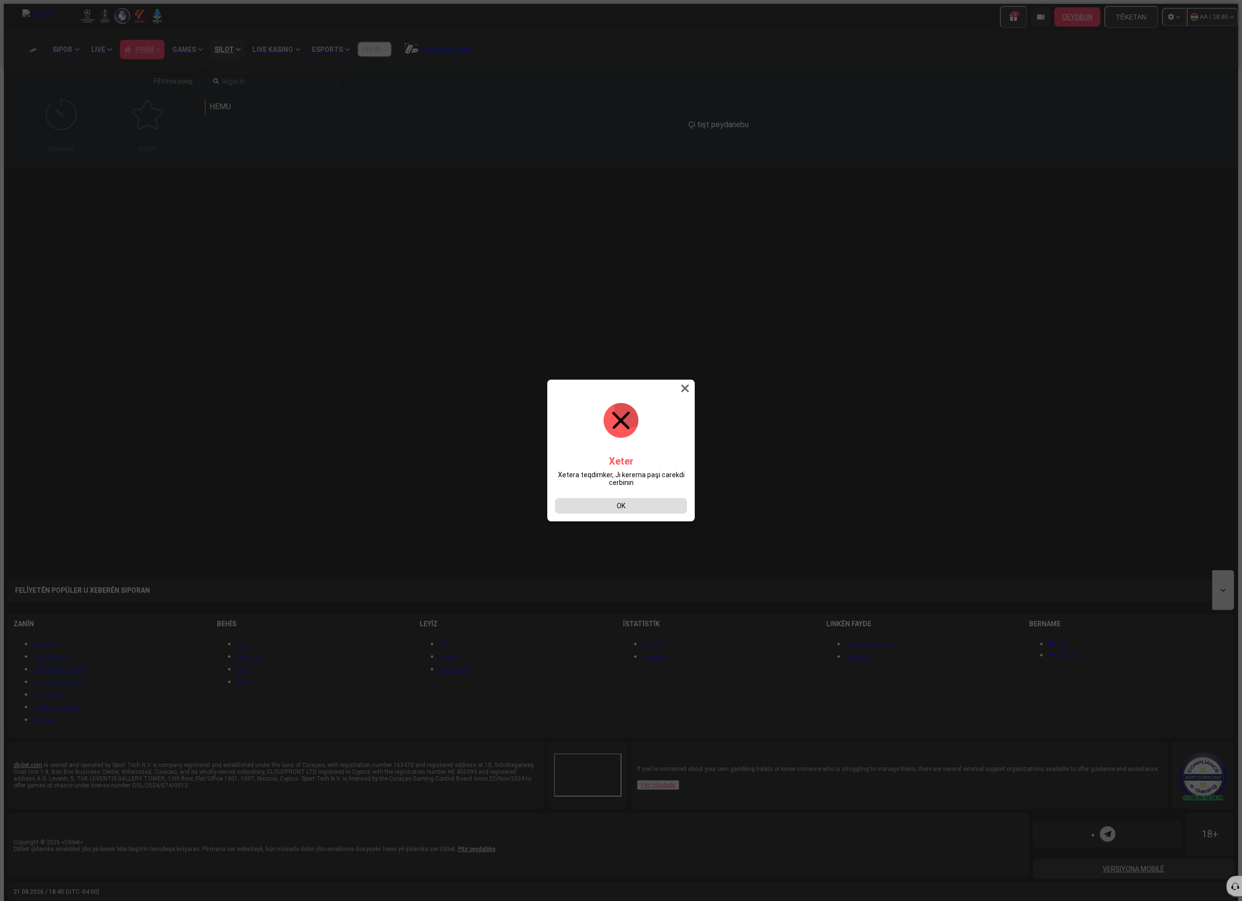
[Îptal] (686, 388)
